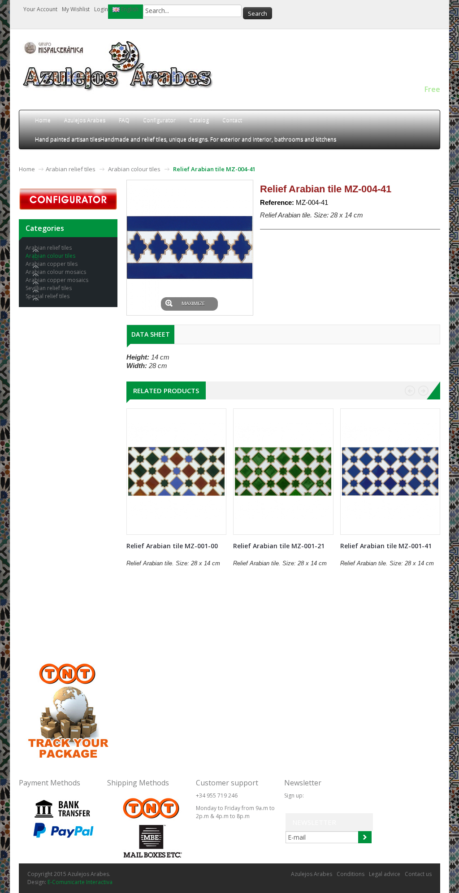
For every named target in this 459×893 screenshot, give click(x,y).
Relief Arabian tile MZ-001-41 (386, 546)
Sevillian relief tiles (49, 288)
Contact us (418, 874)
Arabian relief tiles (70, 169)
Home (27, 169)
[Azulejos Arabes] (120, 66)
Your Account (40, 9)
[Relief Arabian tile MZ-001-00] (176, 471)
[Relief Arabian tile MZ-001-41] (390, 471)
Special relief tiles (47, 296)
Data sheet (150, 334)
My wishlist (76, 9)
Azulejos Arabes (311, 874)
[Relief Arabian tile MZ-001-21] (283, 471)
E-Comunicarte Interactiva (80, 882)
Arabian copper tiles (52, 264)
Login (101, 9)
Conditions (350, 874)
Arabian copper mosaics (57, 280)
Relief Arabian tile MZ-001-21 (279, 546)
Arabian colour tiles (134, 169)
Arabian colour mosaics (56, 272)
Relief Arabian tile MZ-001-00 (172, 546)
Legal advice (384, 874)
